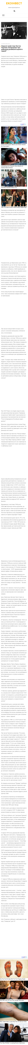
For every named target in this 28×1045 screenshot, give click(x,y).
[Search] (14, 11)
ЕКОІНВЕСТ (14, 3)
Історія (3, 43)
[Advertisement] (14, 83)
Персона (8, 43)
